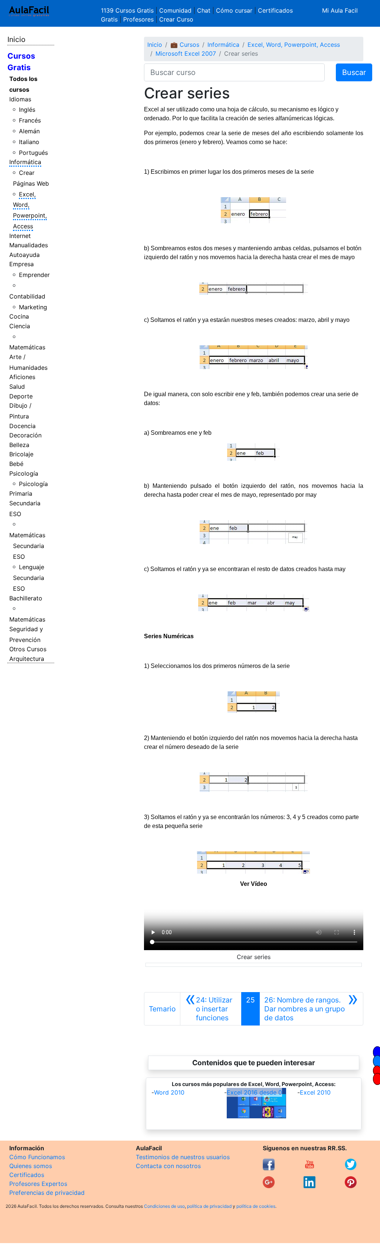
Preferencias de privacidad (47, 1192)
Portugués (33, 152)
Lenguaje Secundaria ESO (29, 577)
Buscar (354, 72)
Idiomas (20, 99)
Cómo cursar (234, 10)
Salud (17, 386)
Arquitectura (26, 658)
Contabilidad (27, 296)
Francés (30, 120)
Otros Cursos (27, 649)
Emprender (34, 274)
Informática (25, 162)
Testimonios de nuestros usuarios (183, 1157)
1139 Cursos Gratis (128, 10)
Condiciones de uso (164, 1206)
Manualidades (28, 245)
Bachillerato (25, 598)
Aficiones (22, 377)
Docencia (22, 426)
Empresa (21, 264)
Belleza (19, 445)
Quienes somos (30, 1166)
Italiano (29, 142)
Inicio (16, 39)
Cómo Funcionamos (37, 1157)
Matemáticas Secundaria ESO (27, 545)
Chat (203, 10)
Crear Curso (176, 19)
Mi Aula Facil (340, 10)
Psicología (23, 473)
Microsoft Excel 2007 (185, 53)
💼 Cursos (184, 44)
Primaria (20, 493)
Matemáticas (27, 347)
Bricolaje (21, 454)
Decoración (25, 435)
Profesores (138, 19)
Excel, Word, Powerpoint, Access (294, 44)
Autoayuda (24, 254)
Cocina (19, 316)
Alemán (29, 131)
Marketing (33, 307)
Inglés (27, 109)
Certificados (26, 1174)
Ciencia (19, 326)
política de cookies (255, 1206)
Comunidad (175, 10)
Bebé (16, 463)
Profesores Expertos (38, 1183)
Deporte (21, 396)
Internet (20, 235)
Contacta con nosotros (168, 1166)
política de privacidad (209, 1206)
